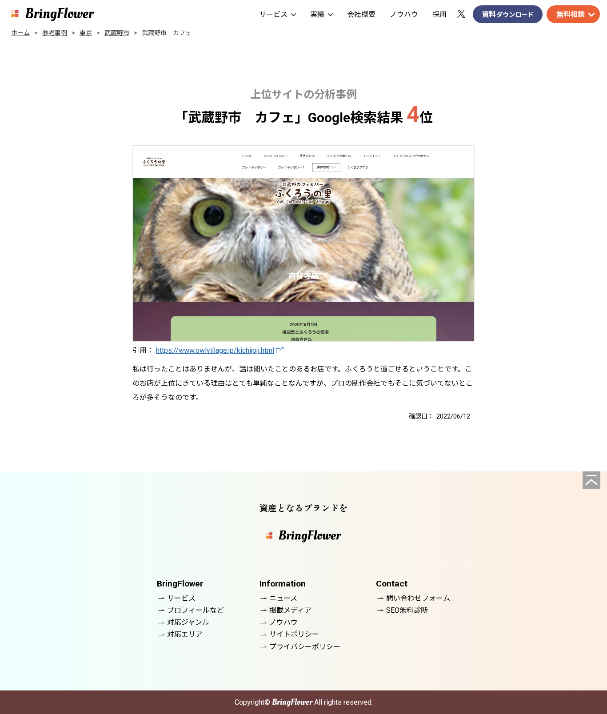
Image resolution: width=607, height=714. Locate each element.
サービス (273, 14)
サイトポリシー (294, 634)
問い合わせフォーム (418, 598)
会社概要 (361, 14)
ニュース (283, 598)
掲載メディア (290, 610)
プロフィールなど (195, 610)
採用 (439, 14)
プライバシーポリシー (304, 646)
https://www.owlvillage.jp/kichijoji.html (215, 350)
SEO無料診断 (407, 610)
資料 (508, 14)
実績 (317, 14)
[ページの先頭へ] (591, 480)
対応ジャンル (188, 622)
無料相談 (570, 14)
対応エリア (185, 634)
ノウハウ (404, 14)
